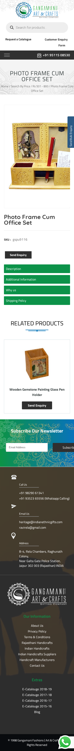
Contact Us (37, 665)
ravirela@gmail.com (32, 527)
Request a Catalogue (18, 39)
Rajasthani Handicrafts (37, 642)
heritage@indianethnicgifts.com (40, 522)
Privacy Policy (37, 631)
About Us (37, 625)
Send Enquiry (18, 255)
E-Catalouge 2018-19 (37, 689)
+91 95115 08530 (56, 55)
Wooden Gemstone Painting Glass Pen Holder (37, 392)
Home (4, 86)
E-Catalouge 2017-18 (37, 694)
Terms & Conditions (37, 637)
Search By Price (20, 86)
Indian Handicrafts (37, 648)
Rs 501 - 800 (40, 86)
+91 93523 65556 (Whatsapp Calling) (44, 498)
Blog (37, 712)
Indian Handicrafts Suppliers (37, 654)
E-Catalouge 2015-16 (37, 706)
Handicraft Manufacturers (37, 659)
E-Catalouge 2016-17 (37, 700)
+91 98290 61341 (31, 493)
